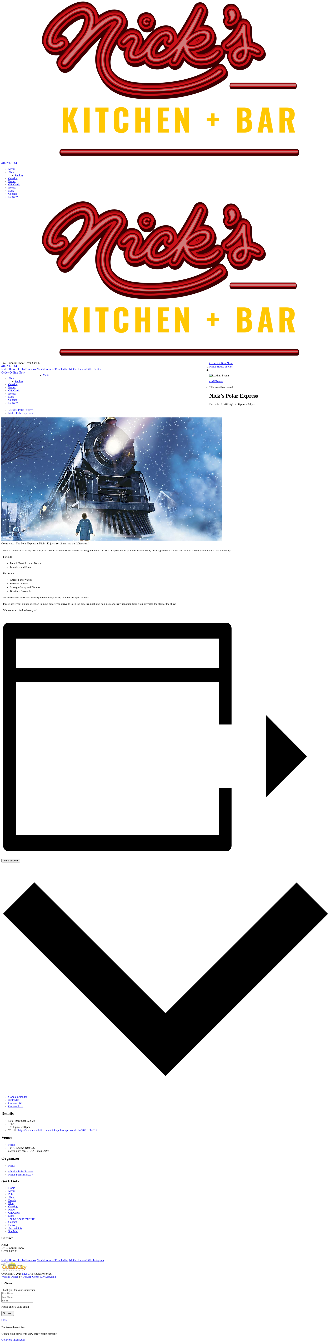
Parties (12, 181)
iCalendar (13, 1099)
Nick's (25, 1273)
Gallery (19, 175)
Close (4, 1320)
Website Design (9, 1276)
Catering (13, 178)
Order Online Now (13, 372)
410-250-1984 (9, 163)
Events (12, 187)
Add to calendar (10, 860)
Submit (7, 1313)
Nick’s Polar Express (20, 409)
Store (11, 190)
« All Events (216, 381)
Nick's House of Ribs (221, 366)
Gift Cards (14, 184)
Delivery (13, 196)
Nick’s (11, 1144)
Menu (11, 168)
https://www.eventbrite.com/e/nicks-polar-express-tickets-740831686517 (57, 1130)
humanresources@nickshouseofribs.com (23, 1257)
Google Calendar (17, 1096)
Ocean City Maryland (44, 1276)
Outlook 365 (15, 1103)
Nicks (11, 1165)
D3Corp (27, 1276)
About (11, 172)
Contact (12, 193)
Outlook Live (15, 1106)
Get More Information (13, 1339)
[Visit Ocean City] (14, 1270)
